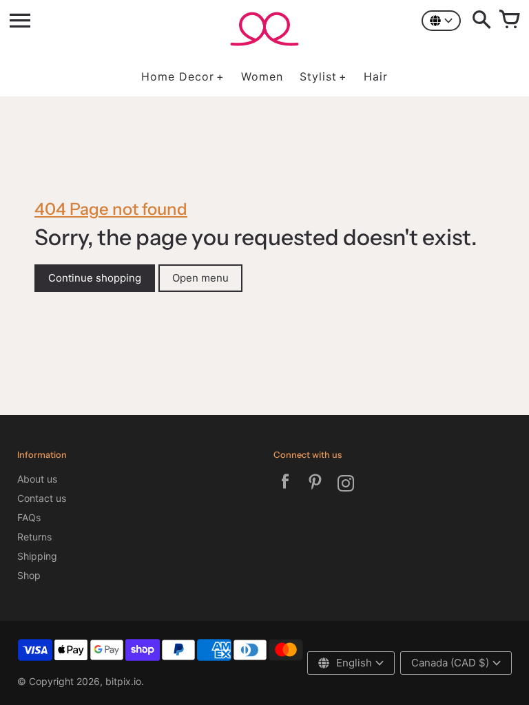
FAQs (29, 517)
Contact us (41, 498)
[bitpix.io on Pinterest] (315, 485)
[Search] (481, 20)
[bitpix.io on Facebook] (285, 485)
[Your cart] (509, 20)
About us (37, 479)
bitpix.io (123, 681)
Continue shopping (94, 277)
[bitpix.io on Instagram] (345, 485)
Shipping (37, 556)
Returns (34, 537)
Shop (29, 575)
